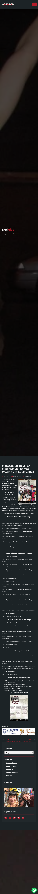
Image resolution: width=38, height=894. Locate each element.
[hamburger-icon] (34, 4)
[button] (34, 890)
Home (3, 234)
